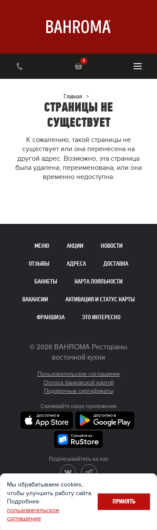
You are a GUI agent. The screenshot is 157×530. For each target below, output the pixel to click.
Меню (41, 246)
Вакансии (35, 299)
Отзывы (39, 263)
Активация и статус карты (100, 299)
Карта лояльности (99, 281)
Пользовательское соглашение (79, 373)
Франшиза (51, 317)
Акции (75, 246)
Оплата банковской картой (79, 382)
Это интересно (101, 317)
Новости (112, 246)
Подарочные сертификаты (78, 390)
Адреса (76, 263)
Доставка (115, 263)
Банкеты (45, 281)
